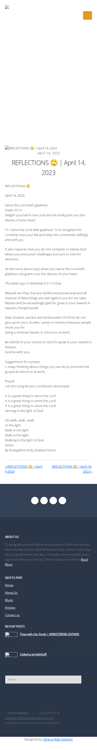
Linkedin (62, 500)
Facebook (35, 500)
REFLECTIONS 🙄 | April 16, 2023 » (72, 469)
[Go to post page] (11, 638)
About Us (11, 592)
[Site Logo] (19, 15)
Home (9, 585)
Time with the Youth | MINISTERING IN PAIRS (49, 634)
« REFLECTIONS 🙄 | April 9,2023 (23, 469)
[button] (87, 15)
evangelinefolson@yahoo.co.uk (29, 718)
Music (9, 600)
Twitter (44, 500)
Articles (10, 607)
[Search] (86, 679)
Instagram (53, 500)
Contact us (12, 615)
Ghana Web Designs (58, 739)
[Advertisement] (48, 81)
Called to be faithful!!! (33, 654)
